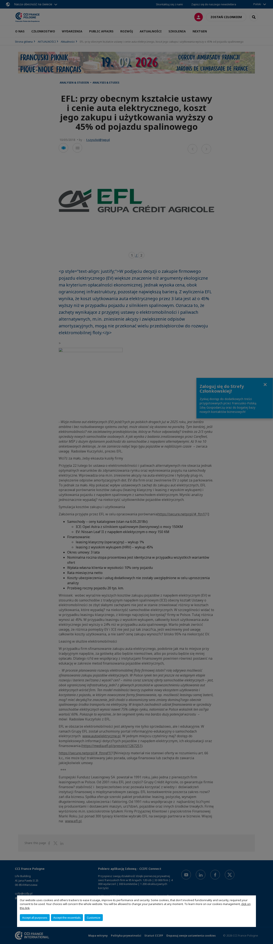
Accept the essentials (67, 917)
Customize (93, 917)
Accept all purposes (34, 917)
